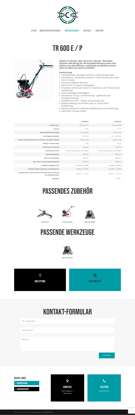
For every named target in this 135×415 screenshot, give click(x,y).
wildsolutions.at (47, 412)
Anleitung (40, 281)
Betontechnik (72, 31)
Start (34, 31)
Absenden (107, 355)
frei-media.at (36, 412)
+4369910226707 (104, 391)
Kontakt (100, 31)
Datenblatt (95, 281)
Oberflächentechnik (50, 31)
